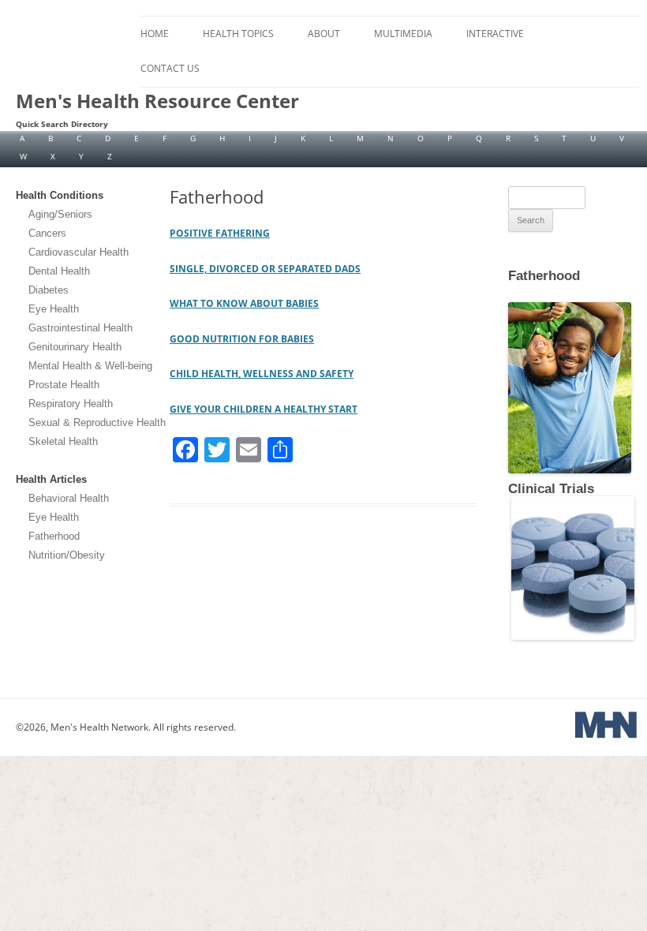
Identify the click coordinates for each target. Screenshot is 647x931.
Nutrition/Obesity (66, 555)
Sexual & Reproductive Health (97, 422)
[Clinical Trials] (571, 636)
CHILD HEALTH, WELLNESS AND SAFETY (261, 373)
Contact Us (170, 68)
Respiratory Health (70, 403)
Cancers (47, 233)
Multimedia (403, 33)
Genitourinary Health (75, 347)
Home (154, 33)
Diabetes (48, 290)
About (324, 33)
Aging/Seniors (60, 214)
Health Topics (238, 33)
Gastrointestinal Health (80, 328)
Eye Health (53, 309)
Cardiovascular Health (78, 252)
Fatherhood (54, 536)
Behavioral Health (68, 498)
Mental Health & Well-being (90, 366)
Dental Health (59, 271)
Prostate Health (63, 385)
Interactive (495, 33)
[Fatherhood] (509, 288)
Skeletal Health (63, 441)
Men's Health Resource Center (157, 101)
